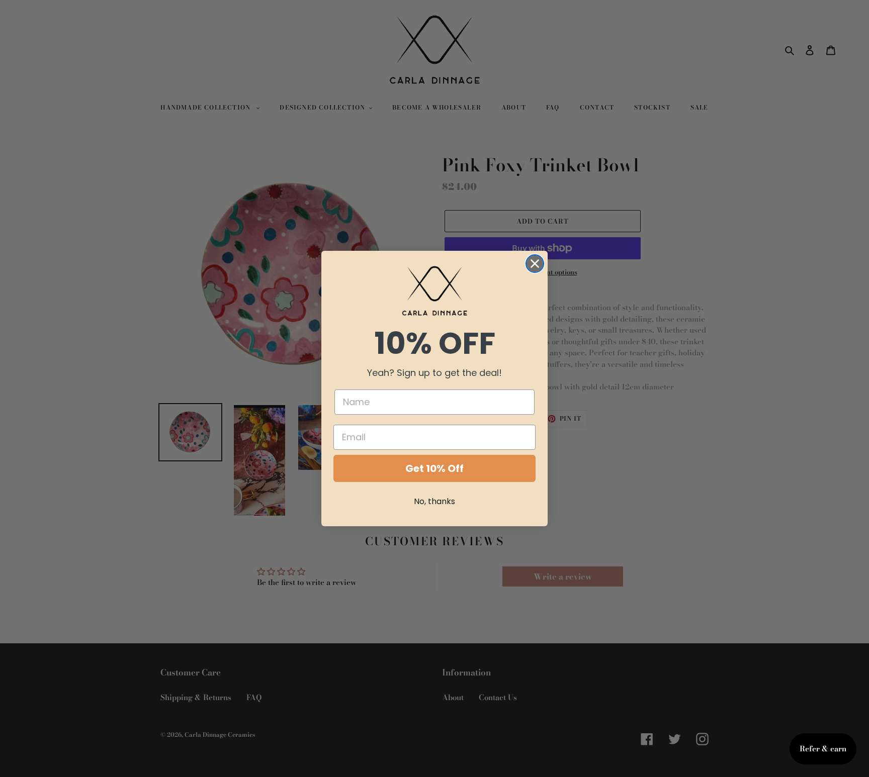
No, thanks (434, 501)
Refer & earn (823, 748)
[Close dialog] (535, 263)
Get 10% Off (434, 468)
